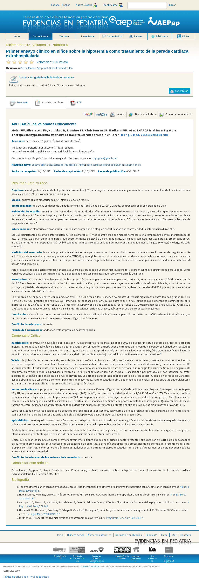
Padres (138, 36)
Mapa (164, 535)
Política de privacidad (15, 576)
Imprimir (120, 114)
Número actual (75, 535)
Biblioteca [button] (162, 36)
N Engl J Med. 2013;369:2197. (44, 514)
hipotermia (71, 164)
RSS (174, 535)
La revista (151, 535)
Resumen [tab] (22, 102)
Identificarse (110, 5)
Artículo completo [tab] (52, 102)
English (66, 5)
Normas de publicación (128, 535)
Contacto (185, 535)
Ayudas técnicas (39, 576)
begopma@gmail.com (104, 158)
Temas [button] (63, 36)
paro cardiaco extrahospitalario (104, 164)
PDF (79, 102)
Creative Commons (90, 566)
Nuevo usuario (84, 5)
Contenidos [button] (39, 36)
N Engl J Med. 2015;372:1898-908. (145, 135)
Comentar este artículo (178, 114)
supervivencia (132, 164)
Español (55, 5)
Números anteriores (99, 535)
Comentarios (114, 36)
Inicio (17, 36)
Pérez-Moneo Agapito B (34, 68)
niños (82, 164)
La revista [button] (87, 36)
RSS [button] (184, 36)
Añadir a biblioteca (145, 114)
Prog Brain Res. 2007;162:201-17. (124, 518)
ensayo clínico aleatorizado (48, 164)
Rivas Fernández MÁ (61, 68)
